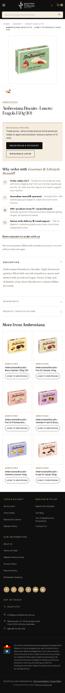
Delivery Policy (10, 526)
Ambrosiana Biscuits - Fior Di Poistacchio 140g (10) (16, 421)
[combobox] (28, 15)
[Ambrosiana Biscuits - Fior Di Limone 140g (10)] (47, 345)
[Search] (59, 15)
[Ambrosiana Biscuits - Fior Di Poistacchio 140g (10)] (17, 397)
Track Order (9, 512)
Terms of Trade (10, 550)
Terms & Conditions (41, 681)
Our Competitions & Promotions (45, 519)
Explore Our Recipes (45, 506)
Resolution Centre (12, 519)
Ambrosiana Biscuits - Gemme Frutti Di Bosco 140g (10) (47, 421)
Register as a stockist (24, 145)
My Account (9, 506)
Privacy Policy (10, 563)
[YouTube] (35, 589)
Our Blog (40, 512)
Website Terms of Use (14, 557)
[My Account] (50, 5)
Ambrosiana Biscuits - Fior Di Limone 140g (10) (47, 369)
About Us (8, 543)
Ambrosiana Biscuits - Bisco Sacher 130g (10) (17, 369)
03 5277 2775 (13, 606)
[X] (21, 589)
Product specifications (19, 311)
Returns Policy (10, 570)
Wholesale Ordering (13, 577)
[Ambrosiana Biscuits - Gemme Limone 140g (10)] (17, 449)
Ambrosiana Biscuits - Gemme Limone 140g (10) (16, 473)
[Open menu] (3, 5)
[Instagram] (14, 589)
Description (11, 262)
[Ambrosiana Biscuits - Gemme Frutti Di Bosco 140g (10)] (47, 397)
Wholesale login (20, 153)
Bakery (17, 24)
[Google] (28, 589)
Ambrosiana (10, 102)
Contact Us (41, 526)
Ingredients (11, 301)
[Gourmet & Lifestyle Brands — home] (26, 5)
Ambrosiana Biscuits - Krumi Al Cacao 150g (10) (47, 473)
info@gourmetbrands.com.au (21, 615)
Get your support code (43, 685)
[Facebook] (6, 589)
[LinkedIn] (43, 589)
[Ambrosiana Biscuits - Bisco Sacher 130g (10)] (17, 345)
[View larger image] (7, 91)
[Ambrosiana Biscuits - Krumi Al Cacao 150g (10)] (47, 449)
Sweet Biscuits (34, 24)
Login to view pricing (17, 376)
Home (7, 24)
